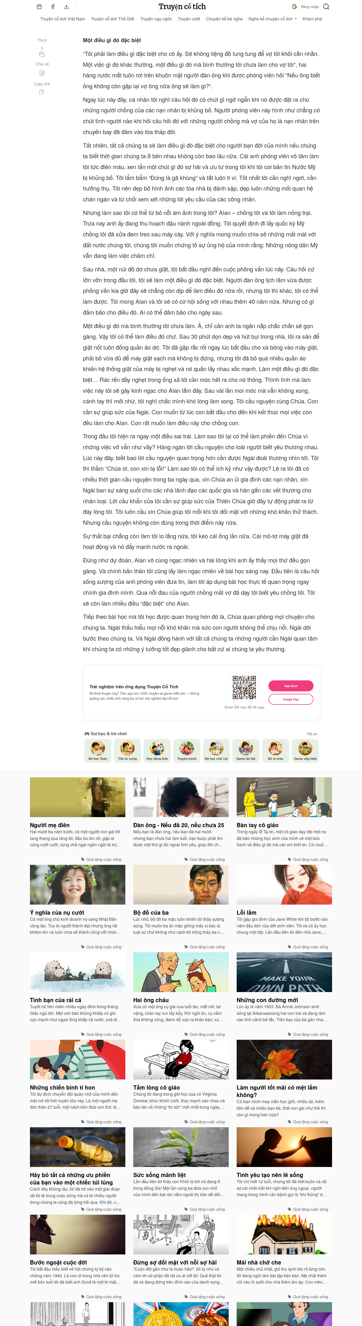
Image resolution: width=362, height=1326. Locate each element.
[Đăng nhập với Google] (294, 6)
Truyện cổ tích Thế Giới (112, 19)
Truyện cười (189, 19)
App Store (291, 686)
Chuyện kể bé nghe (224, 19)
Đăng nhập (310, 6)
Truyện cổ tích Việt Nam (62, 19)
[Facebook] (52, 6)
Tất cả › (313, 734)
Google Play (291, 699)
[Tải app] (66, 6)
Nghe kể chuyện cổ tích (271, 19)
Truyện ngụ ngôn (156, 19)
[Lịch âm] (39, 6)
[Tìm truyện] (326, 6)
